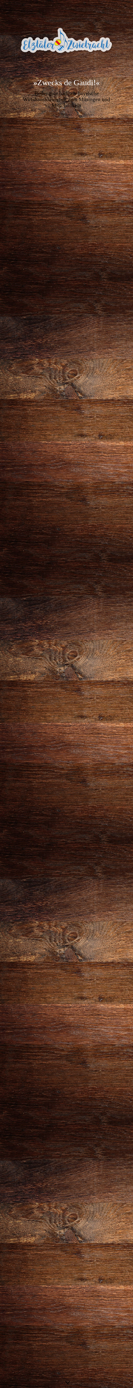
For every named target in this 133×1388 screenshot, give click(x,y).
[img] (66, 41)
